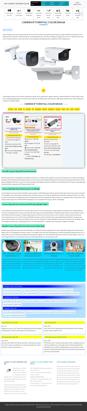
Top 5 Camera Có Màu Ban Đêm (30, 290)
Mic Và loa (10, 109)
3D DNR (20, 109)
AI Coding (58, 109)
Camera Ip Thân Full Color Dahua (43, 22)
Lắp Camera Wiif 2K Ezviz (21, 301)
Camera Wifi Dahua (8, 301)
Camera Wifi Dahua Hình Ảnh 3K (67, 301)
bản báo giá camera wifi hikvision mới (12, 293)
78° (33, 109)
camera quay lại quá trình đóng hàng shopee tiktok (51, 293)
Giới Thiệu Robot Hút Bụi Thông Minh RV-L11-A (12, 255)
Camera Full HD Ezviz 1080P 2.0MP (12, 304)
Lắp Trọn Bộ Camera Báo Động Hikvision (13, 312)
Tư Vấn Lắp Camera (62, 3)
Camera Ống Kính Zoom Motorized (13, 112)
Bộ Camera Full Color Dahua (67, 312)
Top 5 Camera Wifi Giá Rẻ (30, 293)
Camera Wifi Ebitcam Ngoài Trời (49, 301)
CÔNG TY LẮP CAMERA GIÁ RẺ (15, 363)
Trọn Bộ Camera (43, 3)
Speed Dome (51, 109)
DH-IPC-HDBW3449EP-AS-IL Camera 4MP (13, 129)
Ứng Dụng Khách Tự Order (10, 322)
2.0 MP (63, 109)
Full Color (44, 109)
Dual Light (28, 109)
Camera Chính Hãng (34, 3)
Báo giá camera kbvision (72, 293)
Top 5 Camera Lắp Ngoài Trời (65, 290)
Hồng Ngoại (38, 109)
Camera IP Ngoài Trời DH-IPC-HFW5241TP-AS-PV (33, 130)
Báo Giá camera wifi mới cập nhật (11, 290)
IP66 (16, 109)
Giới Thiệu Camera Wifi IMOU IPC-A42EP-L (75, 255)
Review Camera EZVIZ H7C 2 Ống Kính (54, 255)
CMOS (71, 109)
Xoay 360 (77, 109)
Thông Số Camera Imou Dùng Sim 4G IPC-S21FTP (33, 255)
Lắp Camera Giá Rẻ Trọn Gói (33, 312)
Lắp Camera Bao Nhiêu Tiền (10, 337)
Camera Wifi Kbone (34, 301)
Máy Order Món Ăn (50, 322)
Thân (67, 109)
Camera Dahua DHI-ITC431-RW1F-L (52, 130)
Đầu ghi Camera (52, 3)
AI (23, 109)
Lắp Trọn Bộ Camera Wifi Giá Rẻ (50, 312)
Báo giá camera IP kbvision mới (48, 290)
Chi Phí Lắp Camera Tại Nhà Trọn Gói (55, 337)
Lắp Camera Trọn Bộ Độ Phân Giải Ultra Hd (14, 315)
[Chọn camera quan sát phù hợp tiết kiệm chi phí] (81, 14)
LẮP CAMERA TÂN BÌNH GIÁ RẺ (16, 4)
